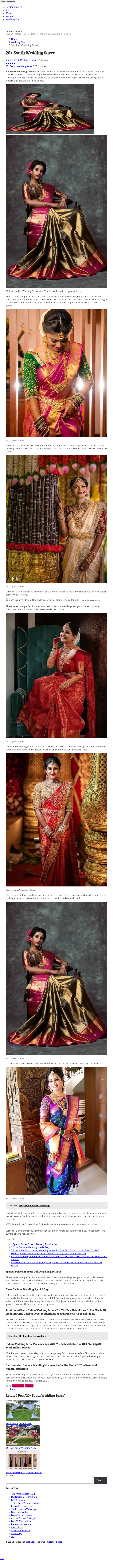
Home (14, 39)
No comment (32, 60)
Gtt (12, 1536)
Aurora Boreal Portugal (23, 1518)
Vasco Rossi (17, 1527)
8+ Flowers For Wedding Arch (21, 1447)
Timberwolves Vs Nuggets (24, 1509)
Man (8, 13)
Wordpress (32, 1541)
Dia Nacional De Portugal (24, 1496)
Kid (7, 9)
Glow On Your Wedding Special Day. (30, 1247)
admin (9, 60)
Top (2, 1558)
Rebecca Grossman (21, 1524)
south (21, 1385)
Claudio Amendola (20, 1530)
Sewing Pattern (14, 6)
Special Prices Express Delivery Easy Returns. (35, 1244)
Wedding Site (13, 19)
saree (15, 1385)
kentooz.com (55, 1541)
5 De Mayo (16, 1533)
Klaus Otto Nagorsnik (22, 1506)
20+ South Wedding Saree (19, 66)
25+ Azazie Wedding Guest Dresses (24, 1472)
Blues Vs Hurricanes (21, 1515)
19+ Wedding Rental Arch (19, 1423)
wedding (29, 1385)
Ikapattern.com (14, 30)
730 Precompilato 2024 (23, 1493)
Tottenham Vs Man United (25, 1503)
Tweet (13, 1389)
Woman (10, 16)
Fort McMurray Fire (21, 1521)
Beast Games (18, 1499)
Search (9, 1475)
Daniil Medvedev (19, 1512)
